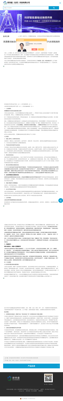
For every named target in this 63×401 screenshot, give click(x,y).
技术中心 (25, 36)
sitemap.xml (21, 391)
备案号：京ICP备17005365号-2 (48, 389)
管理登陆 (40, 391)
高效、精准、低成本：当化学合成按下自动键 (20, 360)
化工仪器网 (34, 391)
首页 (21, 36)
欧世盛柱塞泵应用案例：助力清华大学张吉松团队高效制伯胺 (23, 357)
